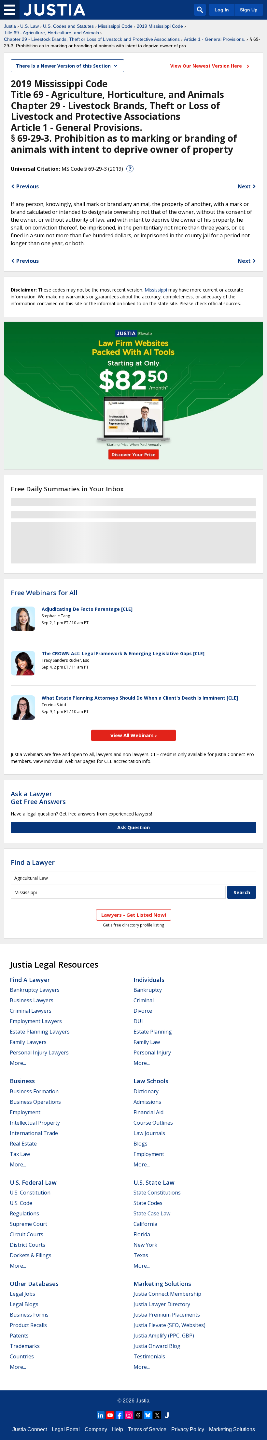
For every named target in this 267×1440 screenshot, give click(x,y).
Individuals (149, 980)
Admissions (147, 1101)
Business (22, 1081)
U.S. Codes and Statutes (68, 26)
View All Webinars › (133, 735)
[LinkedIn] (101, 1415)
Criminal (144, 1000)
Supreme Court (28, 1223)
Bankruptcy (148, 989)
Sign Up (249, 9)
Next (244, 186)
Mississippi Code (115, 26)
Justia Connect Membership (167, 1293)
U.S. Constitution (30, 1192)
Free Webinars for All (44, 593)
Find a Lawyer (33, 862)
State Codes (148, 1203)
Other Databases (34, 1284)
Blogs (141, 1143)
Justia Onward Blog (157, 1346)
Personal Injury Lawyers (39, 1052)
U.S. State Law (154, 1182)
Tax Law (20, 1154)
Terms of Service (147, 1429)
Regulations (24, 1213)
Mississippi (156, 290)
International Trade (34, 1133)
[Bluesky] (148, 1415)
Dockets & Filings (30, 1255)
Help (117, 1429)
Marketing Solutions (162, 1284)
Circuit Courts (26, 1234)
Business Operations (35, 1101)
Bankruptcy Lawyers (35, 989)
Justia (10, 26)
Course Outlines (153, 1122)
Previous (27, 186)
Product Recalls (28, 1325)
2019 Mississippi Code (160, 26)
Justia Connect (29, 1429)
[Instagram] (129, 1415)
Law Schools (151, 1081)
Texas (141, 1255)
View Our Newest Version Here (206, 66)
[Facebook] (119, 1415)
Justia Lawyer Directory (162, 1304)
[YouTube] (110, 1415)
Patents (19, 1335)
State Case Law (152, 1213)
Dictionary (146, 1091)
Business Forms (29, 1314)
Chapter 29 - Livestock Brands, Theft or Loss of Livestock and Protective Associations (92, 39)
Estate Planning (153, 1031)
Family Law (147, 1042)
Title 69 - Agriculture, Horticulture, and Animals (51, 32)
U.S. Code (21, 1203)
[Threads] (138, 1415)
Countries (22, 1356)
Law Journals (149, 1133)
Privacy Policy (187, 1429)
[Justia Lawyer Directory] (167, 1415)
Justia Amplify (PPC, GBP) (164, 1335)
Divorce (143, 1010)
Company (96, 1429)
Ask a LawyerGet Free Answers (38, 797)
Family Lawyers (28, 1042)
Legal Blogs (24, 1304)
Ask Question (133, 827)
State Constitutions (157, 1192)
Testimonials (149, 1356)
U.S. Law (29, 26)
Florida (142, 1234)
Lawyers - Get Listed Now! (133, 914)
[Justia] (54, 10)
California (145, 1223)
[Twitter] (157, 1415)
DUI (138, 1021)
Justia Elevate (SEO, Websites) (169, 1325)
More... (18, 1063)
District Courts (27, 1244)
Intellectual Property (35, 1122)
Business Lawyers (31, 1000)
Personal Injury (152, 1052)
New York (145, 1244)
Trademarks (25, 1346)
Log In (222, 9)
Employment (25, 1112)
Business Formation (34, 1091)
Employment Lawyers (36, 1021)
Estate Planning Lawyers (40, 1031)
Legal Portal (66, 1429)
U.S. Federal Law (33, 1182)
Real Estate (23, 1143)
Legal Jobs (22, 1293)
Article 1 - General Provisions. (214, 39)
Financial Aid (148, 1112)
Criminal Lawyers (30, 1010)
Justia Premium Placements (167, 1314)
